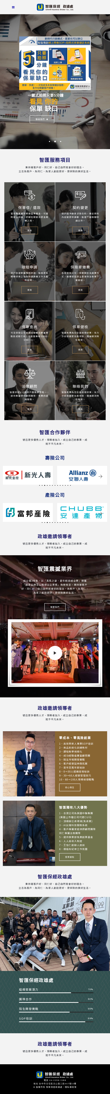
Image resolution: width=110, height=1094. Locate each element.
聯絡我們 (40, 119)
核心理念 (69, 787)
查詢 (29, 230)
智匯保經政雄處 (54, 1087)
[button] (9, 476)
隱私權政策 (71, 1087)
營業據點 (69, 857)
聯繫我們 (55, 607)
